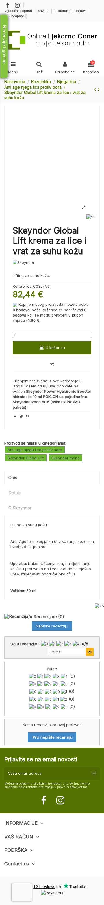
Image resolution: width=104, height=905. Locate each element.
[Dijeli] (15, 416)
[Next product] (99, 89)
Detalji (14, 492)
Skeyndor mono (65, 458)
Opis (12, 477)
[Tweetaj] (21, 416)
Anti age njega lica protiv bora (35, 449)
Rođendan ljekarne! (69, 11)
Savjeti (43, 11)
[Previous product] (96, 89)
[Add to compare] (52, 364)
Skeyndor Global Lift (26, 458)
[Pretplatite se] (94, 773)
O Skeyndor (19, 508)
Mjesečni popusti (18, 11)
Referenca (22, 286)
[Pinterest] (27, 416)
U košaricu (55, 347)
